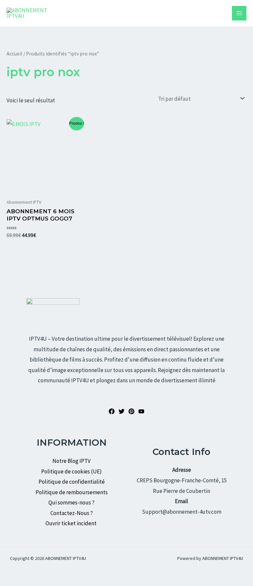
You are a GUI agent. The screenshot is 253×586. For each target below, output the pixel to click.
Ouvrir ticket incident (71, 523)
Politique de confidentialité (72, 481)
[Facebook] (112, 411)
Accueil (14, 54)
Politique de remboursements (72, 492)
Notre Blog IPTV (71, 461)
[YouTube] (141, 411)
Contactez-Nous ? (71, 513)
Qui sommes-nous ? (71, 502)
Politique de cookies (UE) (71, 471)
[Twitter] (122, 411)
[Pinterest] (131, 411)
